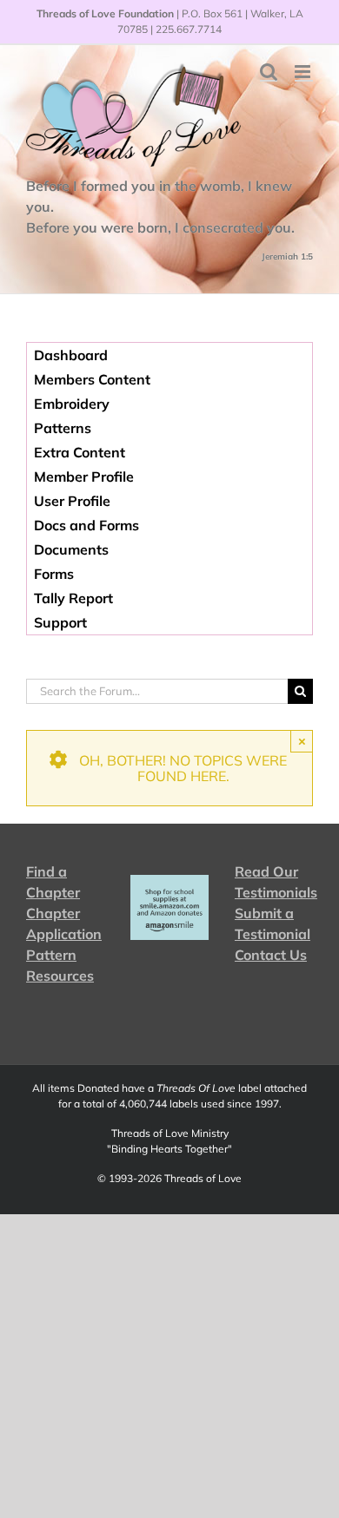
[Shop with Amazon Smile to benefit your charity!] (169, 907)
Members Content (92, 379)
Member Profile (84, 476)
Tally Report (73, 598)
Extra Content (79, 452)
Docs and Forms (86, 525)
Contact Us (271, 954)
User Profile (72, 500)
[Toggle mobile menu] (304, 71)
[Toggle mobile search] (268, 71)
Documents (71, 549)
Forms (54, 573)
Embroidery (72, 403)
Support (60, 622)
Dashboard (71, 355)
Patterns (62, 428)
